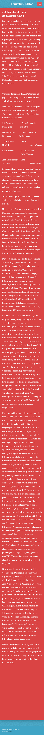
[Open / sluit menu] (39, 4)
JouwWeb (10, 731)
